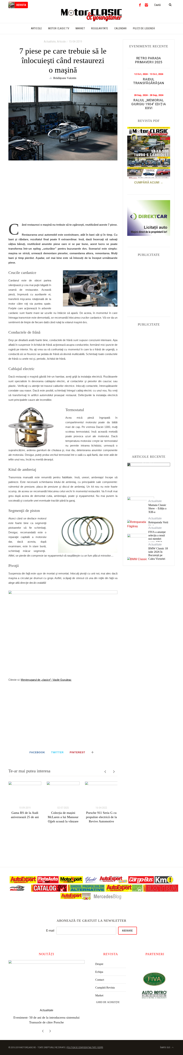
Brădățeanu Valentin (64, 78)
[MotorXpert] (71, 882)
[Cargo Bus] (141, 882)
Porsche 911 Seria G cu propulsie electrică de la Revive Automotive (101, 817)
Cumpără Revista (105, 987)
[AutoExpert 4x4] (75, 899)
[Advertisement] (63, 193)
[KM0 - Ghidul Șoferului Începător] (164, 882)
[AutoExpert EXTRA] (160, 890)
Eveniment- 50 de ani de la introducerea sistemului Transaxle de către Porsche (148, 476)
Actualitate (50, 41)
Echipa (99, 971)
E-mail (50, 930)
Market (99, 995)
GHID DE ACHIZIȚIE (108, 1002)
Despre (99, 963)
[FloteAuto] (48, 882)
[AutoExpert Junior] (113, 882)
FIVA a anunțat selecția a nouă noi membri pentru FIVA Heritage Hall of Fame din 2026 (157, 540)
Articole (61, 41)
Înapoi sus (165, 1046)
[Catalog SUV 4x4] (49, 890)
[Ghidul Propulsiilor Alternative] (86, 890)
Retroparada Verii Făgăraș (158, 524)
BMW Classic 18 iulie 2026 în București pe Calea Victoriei (158, 553)
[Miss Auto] (17, 890)
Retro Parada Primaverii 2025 (148, 60)
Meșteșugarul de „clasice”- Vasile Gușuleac (46, 679)
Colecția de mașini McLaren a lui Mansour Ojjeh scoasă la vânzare (63, 817)
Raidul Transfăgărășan (148, 81)
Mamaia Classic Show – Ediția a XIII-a (157, 508)
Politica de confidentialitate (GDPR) (85, 1046)
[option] (24, 800)
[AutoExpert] (23, 882)
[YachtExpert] (91, 882)
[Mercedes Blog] (107, 899)
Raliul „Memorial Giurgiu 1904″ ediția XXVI (148, 104)
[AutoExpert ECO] (123, 890)
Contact (99, 979)
